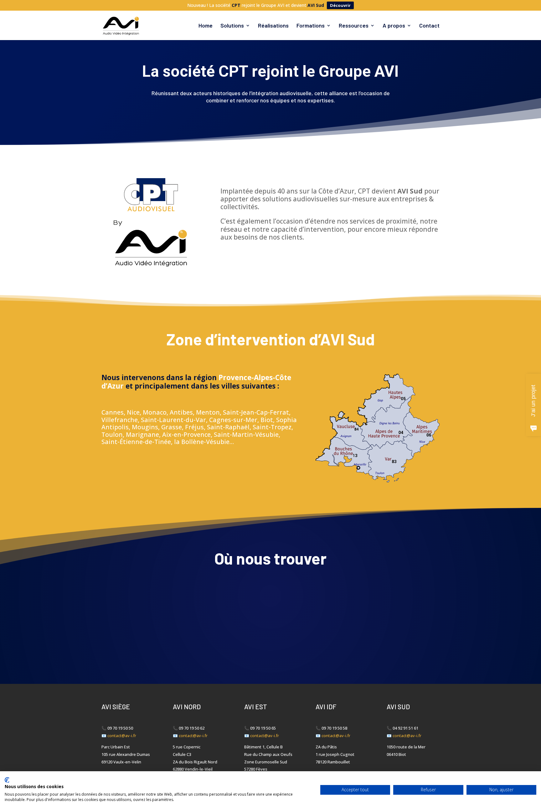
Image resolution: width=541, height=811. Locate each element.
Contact (429, 26)
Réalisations (273, 26)
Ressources (353, 26)
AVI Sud (315, 5)
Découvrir (340, 5)
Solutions (232, 26)
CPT (236, 5)
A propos (394, 26)
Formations (310, 26)
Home (205, 26)
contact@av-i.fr (121, 735)
